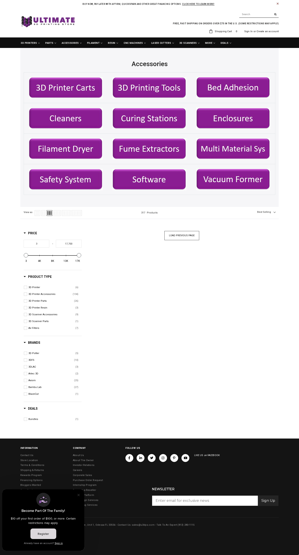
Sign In (248, 31)
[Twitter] (152, 458)
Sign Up (268, 501)
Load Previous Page (182, 235)
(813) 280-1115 (186, 524)
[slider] (26, 255)
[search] (259, 14)
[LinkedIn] (140, 458)
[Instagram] (163, 458)
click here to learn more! (198, 4)
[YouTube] (185, 458)
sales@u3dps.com (143, 524)
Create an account (268, 31)
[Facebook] (129, 458)
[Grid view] (43, 213)
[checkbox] (53, 287)
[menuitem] (30, 43)
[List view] (37, 213)
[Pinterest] (174, 458)
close (278, 4)
